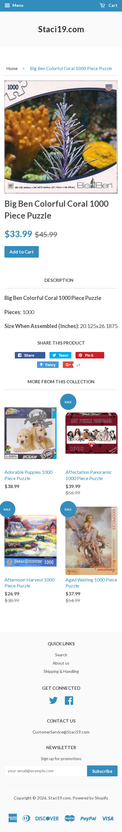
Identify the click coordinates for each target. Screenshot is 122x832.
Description (58, 280)
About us (61, 663)
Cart (112, 5)
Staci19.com (61, 29)
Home (12, 68)
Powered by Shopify (90, 798)
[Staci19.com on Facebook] (69, 699)
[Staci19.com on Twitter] (53, 699)
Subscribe (102, 771)
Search (61, 654)
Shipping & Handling (61, 671)
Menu (17, 5)
